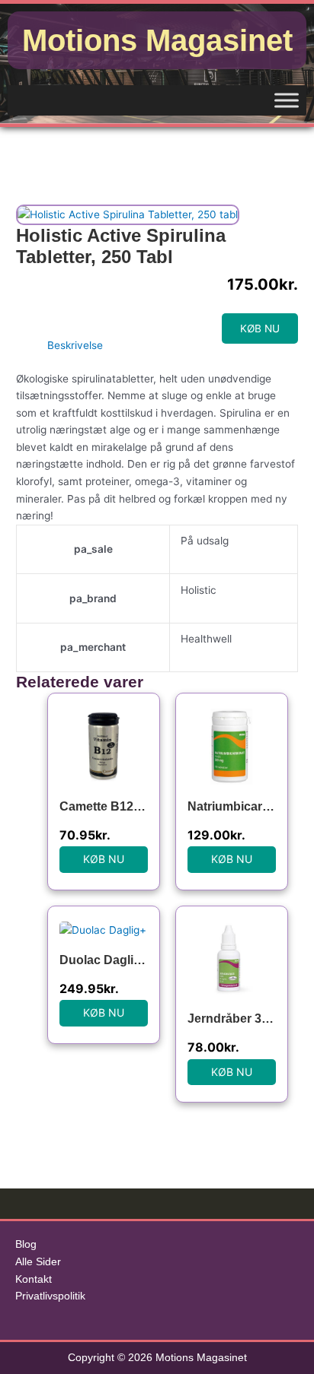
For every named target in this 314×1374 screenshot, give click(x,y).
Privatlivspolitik (50, 1296)
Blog (26, 1244)
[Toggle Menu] (286, 100)
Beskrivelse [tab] (75, 345)
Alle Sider (38, 1262)
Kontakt (33, 1279)
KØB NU (260, 328)
